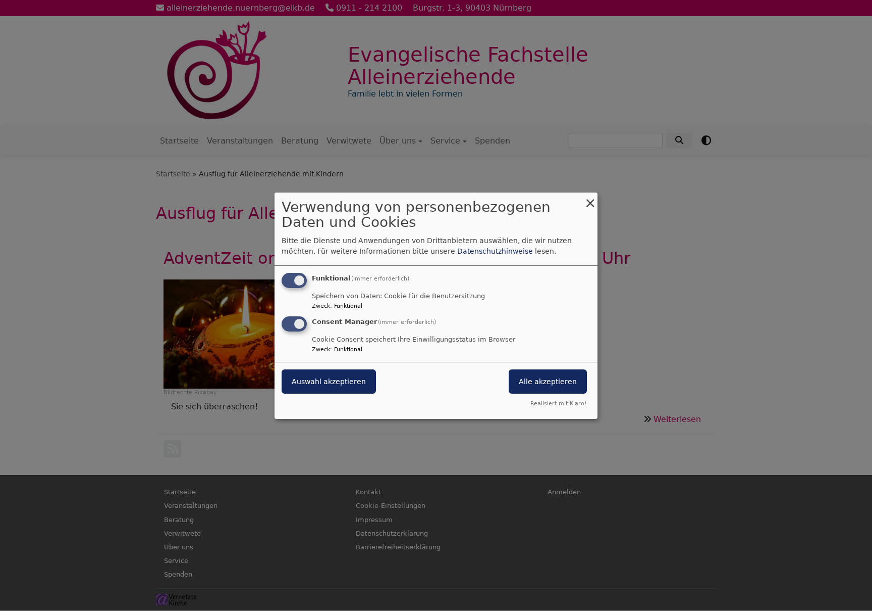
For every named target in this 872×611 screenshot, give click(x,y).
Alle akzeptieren (548, 382)
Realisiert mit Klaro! (558, 403)
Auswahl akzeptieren (329, 382)
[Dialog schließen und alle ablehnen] (589, 198)
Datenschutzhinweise (495, 251)
